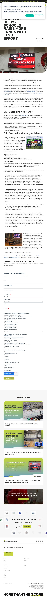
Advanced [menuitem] (5, 563)
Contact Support (8, 555)
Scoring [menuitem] (5, 560)
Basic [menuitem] (4, 561)
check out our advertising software (32, 1)
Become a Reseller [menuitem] (7, 570)
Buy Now (19, 526)
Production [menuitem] (5, 564)
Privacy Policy (6, 583)
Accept (29, 15)
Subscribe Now (23, 499)
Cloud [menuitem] (5, 575)
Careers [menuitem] (25, 560)
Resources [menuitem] (26, 564)
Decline (39, 15)
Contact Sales (27, 526)
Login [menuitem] (5, 574)
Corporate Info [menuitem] (27, 558)
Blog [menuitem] (25, 565)
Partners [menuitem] (5, 568)
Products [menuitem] (5, 558)
